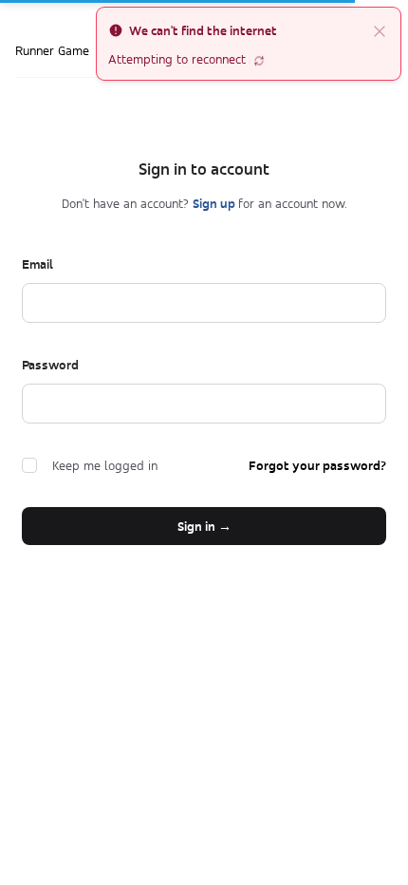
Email (37, 264)
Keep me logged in (105, 465)
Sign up (215, 203)
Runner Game (52, 50)
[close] (379, 30)
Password (50, 364)
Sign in (204, 526)
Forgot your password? (317, 465)
